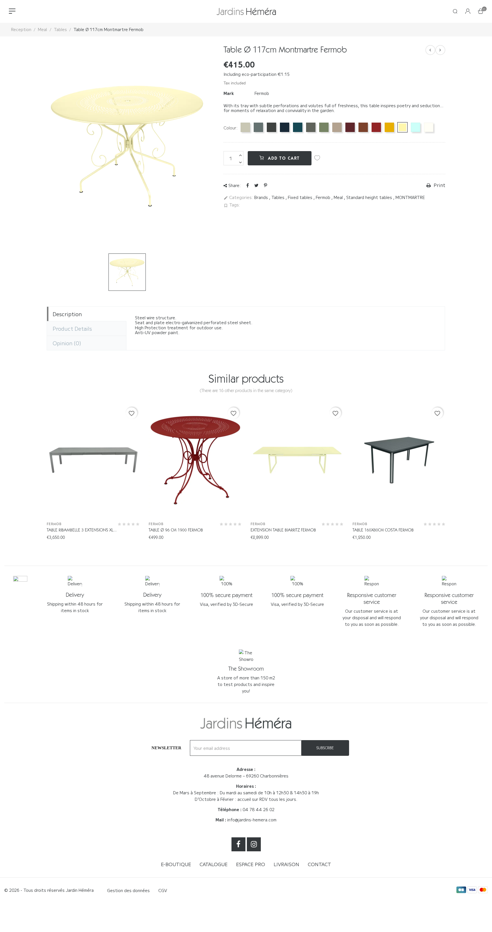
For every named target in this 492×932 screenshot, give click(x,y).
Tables (278, 197)
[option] (127, 272)
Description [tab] (67, 314)
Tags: (232, 205)
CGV (162, 890)
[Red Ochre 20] (363, 127)
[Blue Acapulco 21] (297, 127)
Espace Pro (250, 864)
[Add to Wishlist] (317, 158)
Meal (339, 197)
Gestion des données (128, 890)
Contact (319, 864)
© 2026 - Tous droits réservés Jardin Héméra (49, 890)
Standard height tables (369, 197)
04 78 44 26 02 (258, 809)
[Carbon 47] (271, 127)
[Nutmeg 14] (337, 127)
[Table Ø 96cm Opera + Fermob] (440, 50)
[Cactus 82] (324, 127)
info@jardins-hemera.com (251, 820)
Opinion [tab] (67, 343)
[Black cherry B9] (350, 127)
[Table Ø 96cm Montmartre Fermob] (430, 50)
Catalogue (213, 864)
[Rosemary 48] (310, 127)
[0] (480, 12)
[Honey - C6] (389, 127)
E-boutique (176, 864)
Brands (261, 197)
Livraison (286, 864)
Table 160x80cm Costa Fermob (383, 530)
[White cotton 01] (428, 127)
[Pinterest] (265, 185)
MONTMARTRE (410, 197)
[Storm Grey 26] (258, 127)
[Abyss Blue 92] (284, 127)
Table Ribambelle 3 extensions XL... (82, 530)
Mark (229, 93)
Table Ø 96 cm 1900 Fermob (176, 530)
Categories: (238, 197)
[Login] (467, 11)
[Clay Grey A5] (245, 127)
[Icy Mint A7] (415, 127)
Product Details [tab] (72, 328)
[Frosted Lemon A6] (402, 127)
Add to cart (283, 158)
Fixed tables (300, 197)
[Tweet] (256, 185)
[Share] (247, 185)
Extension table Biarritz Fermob (283, 530)
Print (438, 185)
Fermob (262, 93)
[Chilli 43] (376, 127)
